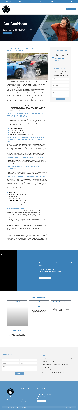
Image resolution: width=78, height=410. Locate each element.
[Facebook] (68, 2)
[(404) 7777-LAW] (53, 58)
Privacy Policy (68, 407)
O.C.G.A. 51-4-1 (10, 232)
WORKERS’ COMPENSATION (47, 9)
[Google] (74, 2)
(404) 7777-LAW (59, 58)
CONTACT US (61, 9)
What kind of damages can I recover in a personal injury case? (55, 364)
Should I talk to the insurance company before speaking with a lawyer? (57, 358)
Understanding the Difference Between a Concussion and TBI (39, 304)
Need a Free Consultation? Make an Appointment (51, 1)
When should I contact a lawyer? (49, 361)
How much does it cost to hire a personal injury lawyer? (53, 372)
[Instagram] (71, 2)
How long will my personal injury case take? (51, 367)
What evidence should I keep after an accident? (52, 369)
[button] (58, 358)
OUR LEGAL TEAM (25, 9)
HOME (18, 9)
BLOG (56, 9)
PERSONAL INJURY (35, 9)
